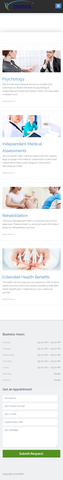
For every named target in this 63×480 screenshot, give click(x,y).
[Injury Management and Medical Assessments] (19, 9)
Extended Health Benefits (26, 277)
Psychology (13, 79)
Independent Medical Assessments (22, 147)
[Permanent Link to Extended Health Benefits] (31, 268)
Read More (7, 101)
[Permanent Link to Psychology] (31, 70)
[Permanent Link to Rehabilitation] (31, 207)
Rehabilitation (15, 215)
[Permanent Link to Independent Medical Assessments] (31, 135)
